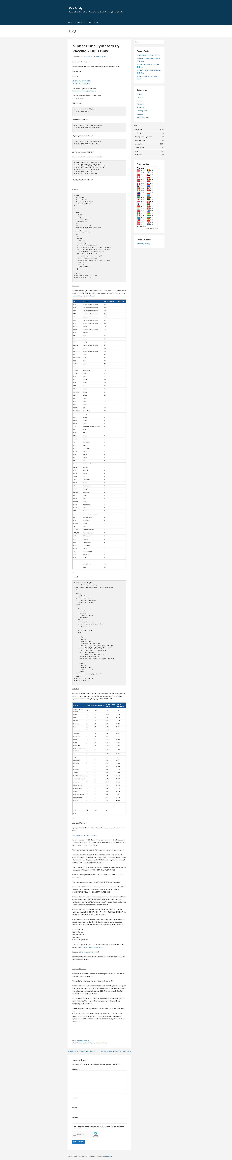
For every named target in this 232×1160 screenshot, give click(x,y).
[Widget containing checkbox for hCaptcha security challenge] (85, 1134)
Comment (75, 1069)
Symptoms (86, 1041)
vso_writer (89, 56)
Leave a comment (101, 56)
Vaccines (140, 114)
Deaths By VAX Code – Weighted (86, 835)
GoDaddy (109, 1156)
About (96, 22)
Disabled (140, 97)
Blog (89, 22)
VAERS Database (142, 117)
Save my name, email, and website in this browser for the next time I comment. (99, 1127)
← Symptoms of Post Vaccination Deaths (81, 1051)
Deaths (80, 1041)
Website (75, 1117)
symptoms (103, 1043)
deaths (98, 1043)
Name (74, 1098)
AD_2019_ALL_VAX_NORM (81, 84)
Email (74, 1108)
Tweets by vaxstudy (143, 244)
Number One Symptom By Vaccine (84, 91)
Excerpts (140, 101)
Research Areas (80, 22)
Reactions (140, 104)
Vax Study (75, 8)
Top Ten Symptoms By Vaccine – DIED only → (115, 1051)
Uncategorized (142, 111)
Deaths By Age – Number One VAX (148, 55)
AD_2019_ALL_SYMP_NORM (81, 81)
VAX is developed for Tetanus (94, 947)
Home (70, 22)
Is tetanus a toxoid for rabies (88, 952)
